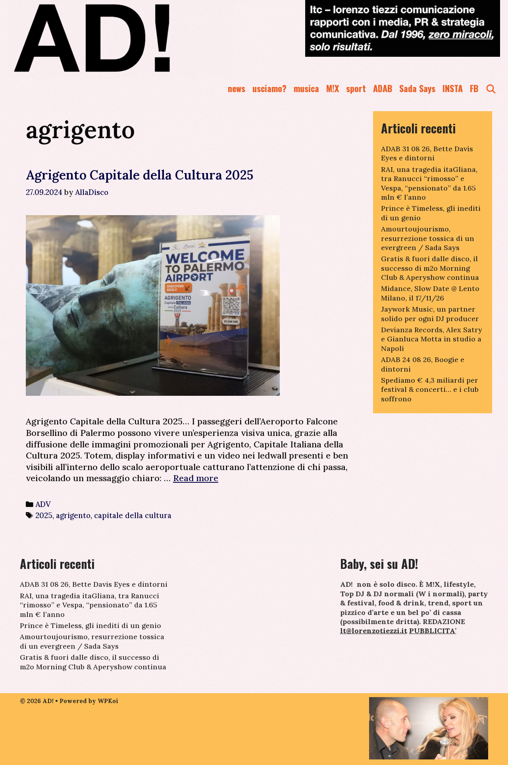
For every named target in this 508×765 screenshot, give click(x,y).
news (236, 88)
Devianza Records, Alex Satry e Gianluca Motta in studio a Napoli (431, 339)
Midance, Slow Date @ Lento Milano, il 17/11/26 (430, 293)
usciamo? (269, 88)
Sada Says (417, 88)
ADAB (382, 88)
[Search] (491, 88)
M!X (332, 88)
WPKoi (108, 701)
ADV (43, 504)
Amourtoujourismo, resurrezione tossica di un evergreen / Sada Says (427, 238)
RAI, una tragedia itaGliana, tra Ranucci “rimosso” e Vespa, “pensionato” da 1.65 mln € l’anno (429, 183)
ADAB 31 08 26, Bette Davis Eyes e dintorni (427, 153)
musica (306, 88)
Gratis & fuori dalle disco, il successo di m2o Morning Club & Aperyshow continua (430, 268)
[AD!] (120, 37)
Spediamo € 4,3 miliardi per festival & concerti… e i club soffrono (430, 389)
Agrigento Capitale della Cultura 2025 (139, 175)
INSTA (453, 88)
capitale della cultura (132, 515)
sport (356, 88)
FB (474, 88)
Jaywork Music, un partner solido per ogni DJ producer (430, 313)
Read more (195, 478)
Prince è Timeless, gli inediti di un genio (90, 625)
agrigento (73, 515)
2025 (43, 515)
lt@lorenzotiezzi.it (373, 630)
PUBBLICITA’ (432, 630)
